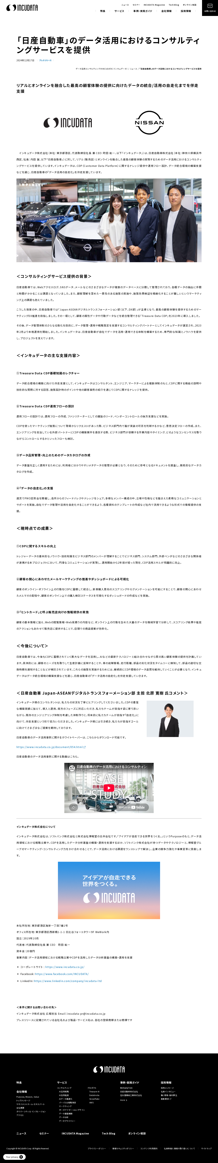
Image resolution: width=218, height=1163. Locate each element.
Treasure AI (94, 1091)
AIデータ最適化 (65, 1098)
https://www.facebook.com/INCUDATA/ (62, 974)
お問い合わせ (210, 11)
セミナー (136, 5)
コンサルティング (64, 1087)
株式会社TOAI (126, 1087)
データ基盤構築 (65, 1113)
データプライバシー (67, 1120)
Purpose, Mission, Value (28, 1096)
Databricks (94, 1095)
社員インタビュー (168, 1091)
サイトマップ (206, 1148)
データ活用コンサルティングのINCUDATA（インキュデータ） (102, 68)
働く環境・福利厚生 (169, 1095)
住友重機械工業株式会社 (131, 1095)
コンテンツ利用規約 (149, 1148)
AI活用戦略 (64, 1091)
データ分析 (63, 1117)
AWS (91, 1102)
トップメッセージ (23, 1100)
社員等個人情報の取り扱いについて (179, 1148)
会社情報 (166, 11)
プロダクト (91, 1087)
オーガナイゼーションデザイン (72, 1109)
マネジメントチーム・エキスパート (30, 1104)
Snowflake (94, 1098)
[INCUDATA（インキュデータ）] (22, 7)
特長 (102, 11)
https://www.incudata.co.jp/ (64, 967)
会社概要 (20, 1107)
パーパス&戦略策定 (67, 1102)
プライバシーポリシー (97, 1148)
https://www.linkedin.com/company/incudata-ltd (68, 981)
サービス (119, 11)
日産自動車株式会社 (129, 1091)
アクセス (20, 1115)
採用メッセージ (167, 1087)
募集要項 (165, 1098)
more (122, 1100)
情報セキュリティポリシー (123, 1148)
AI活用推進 (64, 1095)
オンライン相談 (189, 5)
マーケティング (65, 1106)
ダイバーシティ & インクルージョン (31, 1111)
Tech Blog (174, 5)
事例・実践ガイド (142, 11)
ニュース (125, 5)
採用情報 (186, 11)
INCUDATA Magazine (154, 5)
